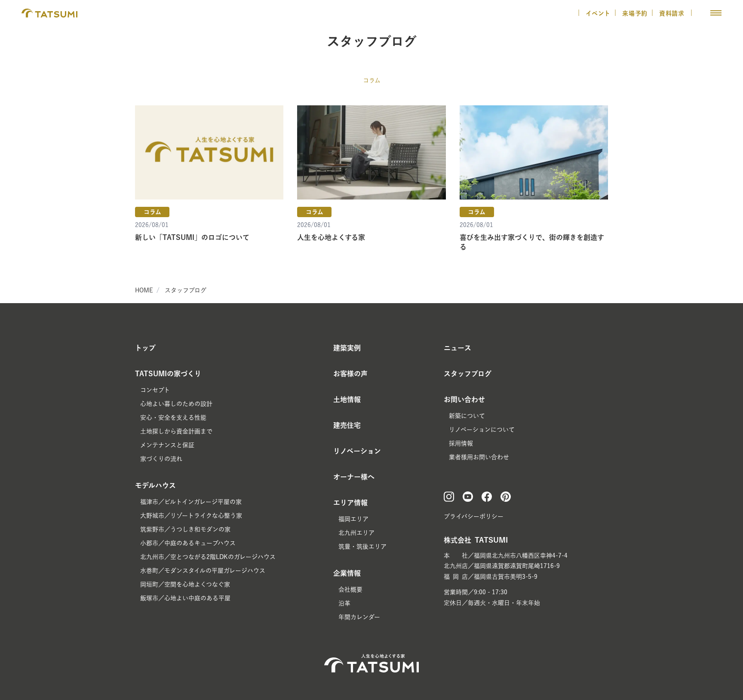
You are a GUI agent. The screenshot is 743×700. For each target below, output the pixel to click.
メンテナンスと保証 (167, 445)
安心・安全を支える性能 (173, 417)
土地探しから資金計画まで (176, 431)
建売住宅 (347, 425)
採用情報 (461, 443)
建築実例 (347, 347)
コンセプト (155, 390)
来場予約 (635, 13)
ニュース (457, 347)
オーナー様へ (354, 476)
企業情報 (347, 573)
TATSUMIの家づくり (168, 373)
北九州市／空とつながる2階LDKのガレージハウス (208, 557)
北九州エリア (356, 533)
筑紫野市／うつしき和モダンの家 (185, 529)
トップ (145, 347)
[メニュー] (716, 13)
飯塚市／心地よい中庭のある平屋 (185, 598)
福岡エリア (353, 519)
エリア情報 (350, 502)
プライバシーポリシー (474, 516)
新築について (467, 416)
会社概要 (350, 589)
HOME (144, 290)
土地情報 (347, 399)
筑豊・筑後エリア (362, 546)
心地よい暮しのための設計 (176, 404)
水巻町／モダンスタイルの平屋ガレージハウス (202, 571)
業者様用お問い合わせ (479, 457)
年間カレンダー (359, 617)
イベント (598, 13)
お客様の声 (350, 373)
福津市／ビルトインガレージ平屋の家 (191, 502)
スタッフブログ (185, 290)
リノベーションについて (482, 430)
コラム (372, 80)
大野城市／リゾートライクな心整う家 (191, 516)
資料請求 (673, 13)
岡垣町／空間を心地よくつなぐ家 (185, 584)
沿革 (344, 603)
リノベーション (357, 451)
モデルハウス (155, 485)
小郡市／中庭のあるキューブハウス (188, 543)
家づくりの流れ (161, 459)
